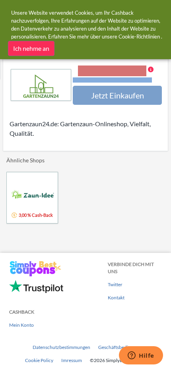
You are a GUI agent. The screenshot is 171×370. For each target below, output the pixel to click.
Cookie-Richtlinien (139, 36)
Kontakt (116, 298)
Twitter (115, 284)
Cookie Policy (39, 360)
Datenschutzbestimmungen (61, 347)
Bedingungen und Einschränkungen (112, 80)
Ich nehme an (31, 48)
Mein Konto (21, 325)
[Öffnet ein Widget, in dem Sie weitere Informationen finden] (141, 356)
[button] (116, 75)
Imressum (71, 360)
